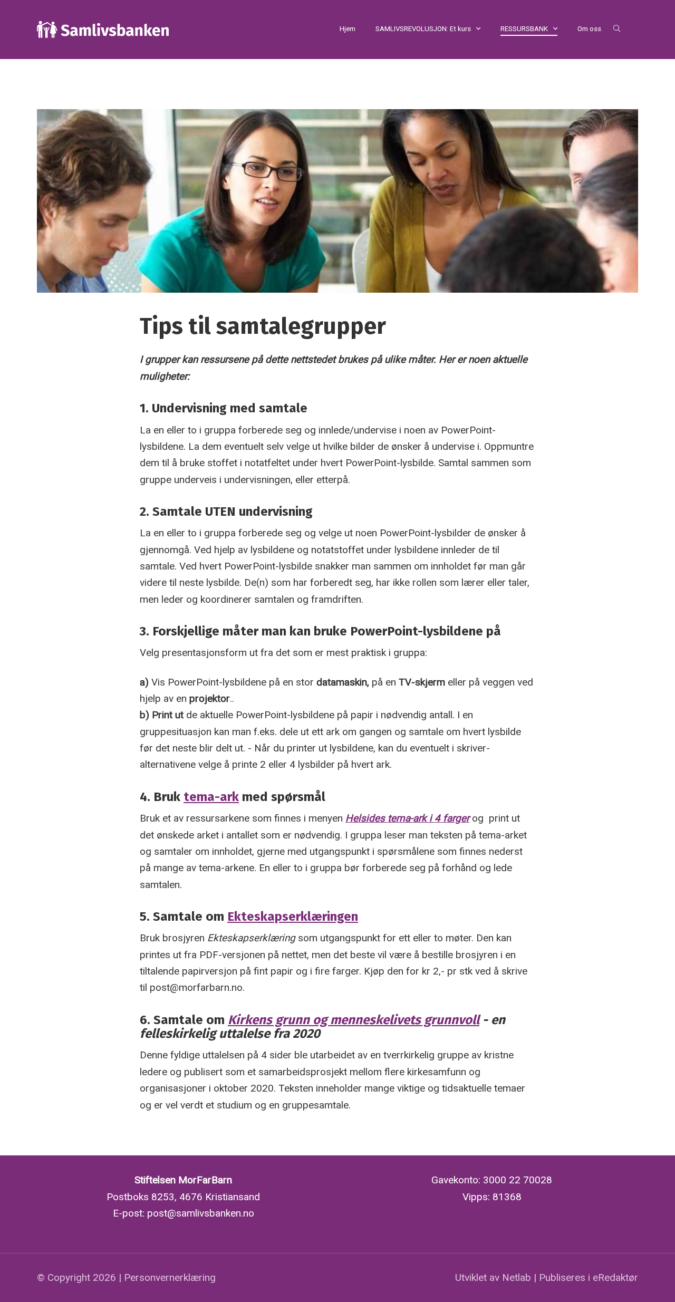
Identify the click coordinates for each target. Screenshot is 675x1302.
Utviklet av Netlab (493, 1277)
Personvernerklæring (170, 1277)
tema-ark (211, 796)
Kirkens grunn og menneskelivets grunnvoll (353, 1019)
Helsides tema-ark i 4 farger (407, 818)
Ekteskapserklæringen (292, 916)
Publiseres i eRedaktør (588, 1277)
